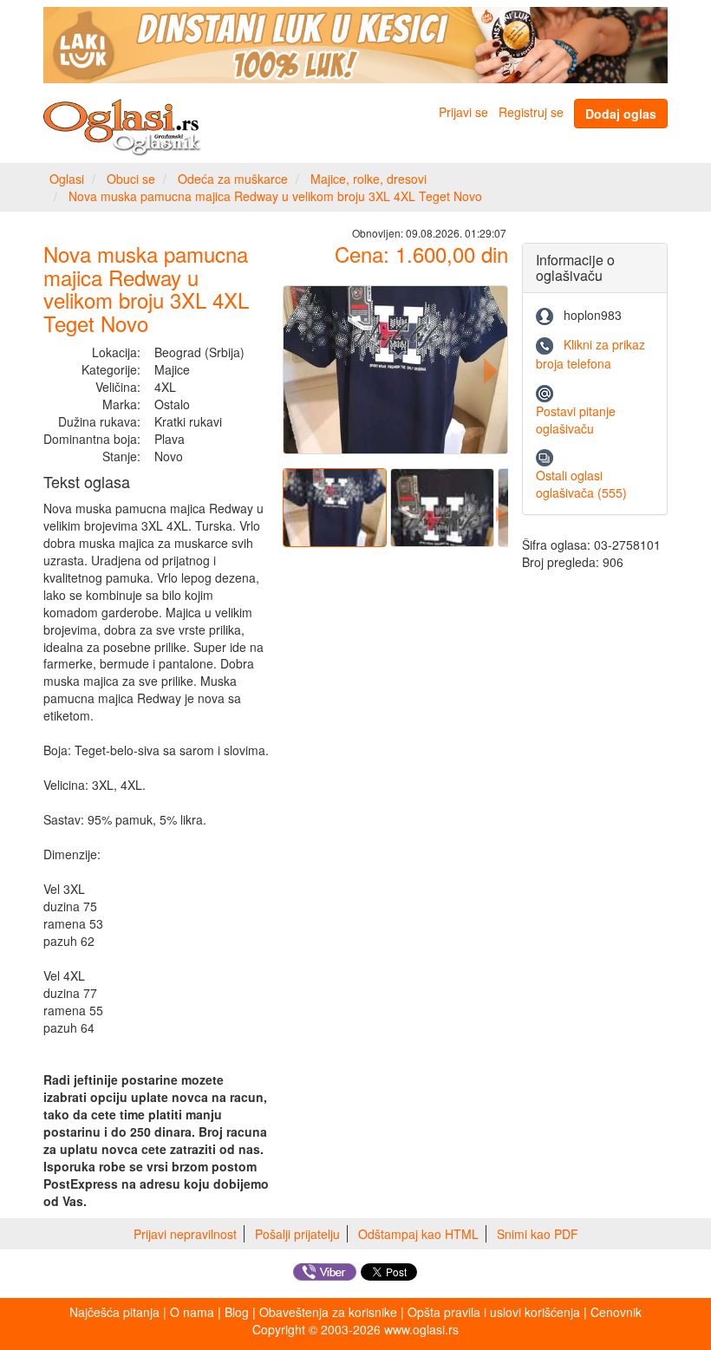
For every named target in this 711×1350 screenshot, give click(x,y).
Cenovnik (616, 1312)
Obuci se (131, 178)
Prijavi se (463, 112)
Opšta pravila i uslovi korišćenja (494, 1312)
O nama (192, 1312)
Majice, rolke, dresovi (368, 178)
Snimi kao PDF (537, 1233)
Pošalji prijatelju (297, 1233)
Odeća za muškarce (233, 178)
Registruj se (531, 112)
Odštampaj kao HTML (418, 1233)
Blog (237, 1312)
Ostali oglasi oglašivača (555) (581, 483)
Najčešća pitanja (114, 1312)
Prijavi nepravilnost (185, 1233)
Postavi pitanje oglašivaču (576, 419)
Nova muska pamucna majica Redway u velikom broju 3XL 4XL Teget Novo (275, 196)
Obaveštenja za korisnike (328, 1312)
